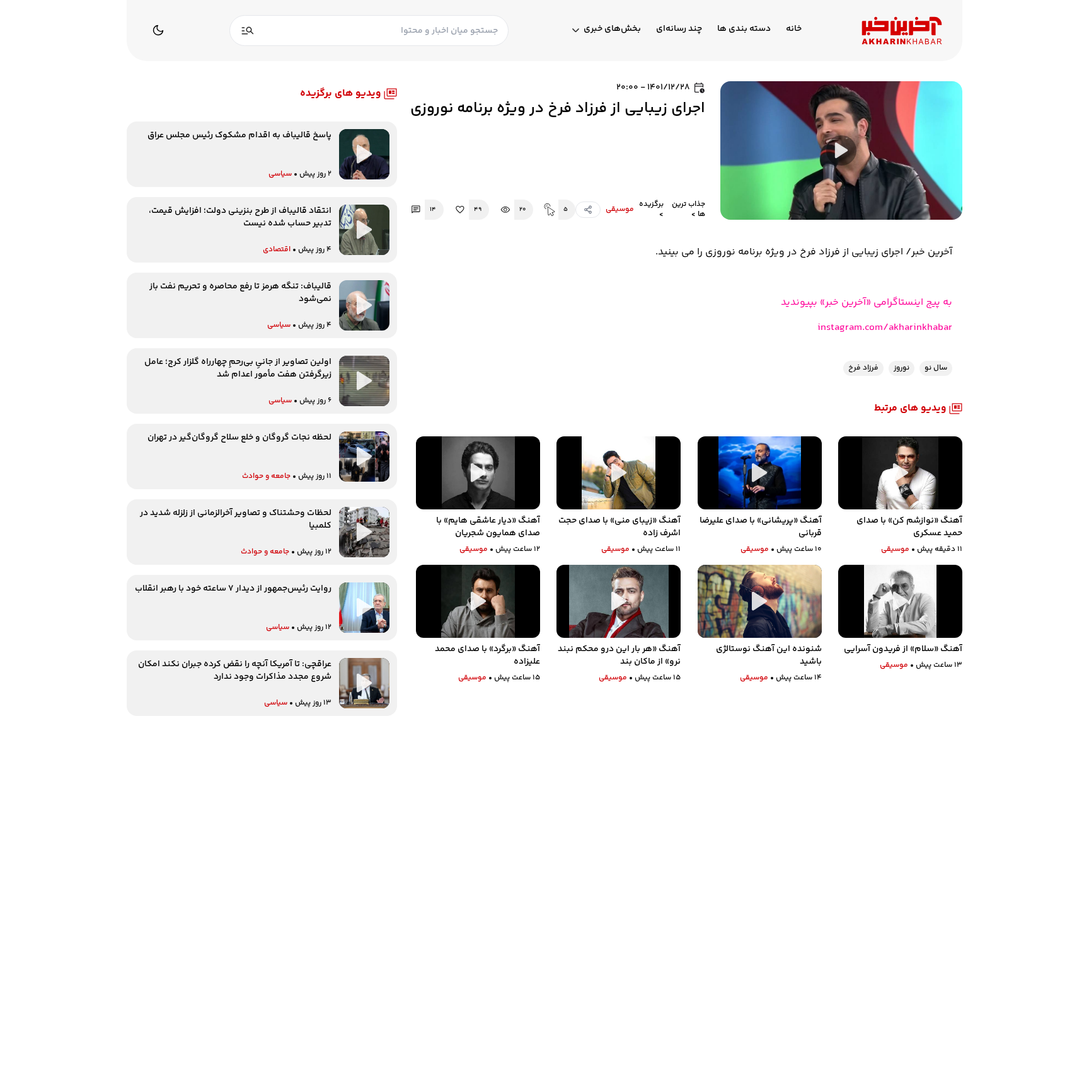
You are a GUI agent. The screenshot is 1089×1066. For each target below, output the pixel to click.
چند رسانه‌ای (679, 29)
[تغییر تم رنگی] (158, 30)
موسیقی (620, 210)
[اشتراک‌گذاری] (588, 209)
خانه (794, 29)
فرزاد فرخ (863, 368)
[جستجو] (247, 30)
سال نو (936, 368)
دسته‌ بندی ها (744, 29)
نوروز (901, 368)
